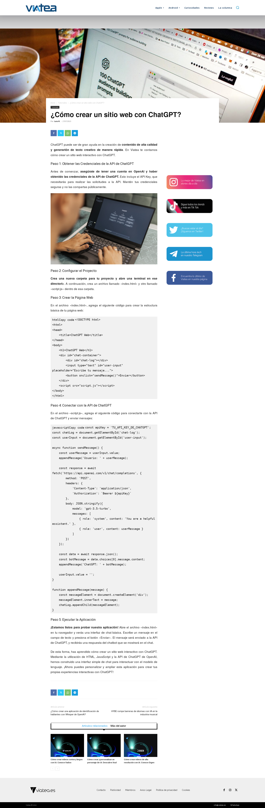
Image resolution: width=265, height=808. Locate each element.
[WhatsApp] (68, 133)
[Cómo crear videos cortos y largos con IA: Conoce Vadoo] (67, 745)
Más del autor (118, 726)
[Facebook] (54, 133)
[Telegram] (75, 133)
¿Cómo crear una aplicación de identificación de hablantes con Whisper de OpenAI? (75, 713)
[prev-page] (52, 769)
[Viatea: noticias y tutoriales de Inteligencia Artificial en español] (52, 8)
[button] (237, 7)
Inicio (53, 103)
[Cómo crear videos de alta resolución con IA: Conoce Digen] (140, 745)
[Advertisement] (189, 149)
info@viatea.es (220, 805)
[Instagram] (230, 790)
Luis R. (57, 121)
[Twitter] (61, 133)
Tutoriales (62, 103)
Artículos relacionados (95, 726)
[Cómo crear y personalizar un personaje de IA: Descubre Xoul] (104, 745)
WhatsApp (234, 805)
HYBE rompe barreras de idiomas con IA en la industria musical (134, 713)
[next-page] (57, 769)
